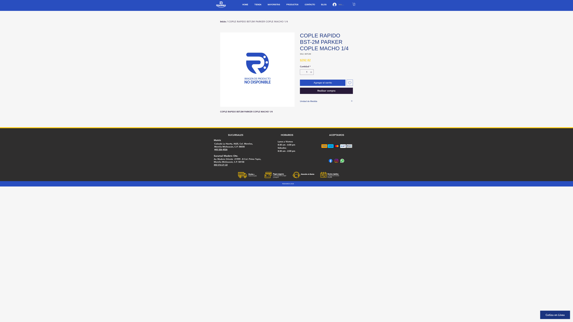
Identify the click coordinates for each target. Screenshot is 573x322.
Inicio (223, 21)
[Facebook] (330, 160)
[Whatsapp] (342, 160)
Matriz (217, 140)
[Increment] (311, 72)
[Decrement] (302, 72)
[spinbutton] (306, 72)
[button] (354, 4)
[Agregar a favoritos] (350, 83)
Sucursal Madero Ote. (226, 155)
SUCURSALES (235, 135)
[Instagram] (336, 160)
